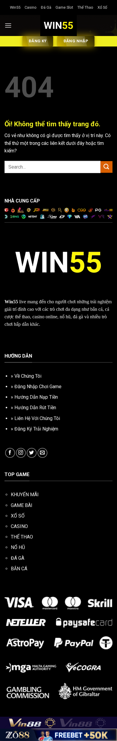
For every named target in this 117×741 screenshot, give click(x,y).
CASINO (19, 526)
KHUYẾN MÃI (25, 494)
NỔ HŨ (18, 547)
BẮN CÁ (19, 569)
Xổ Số (102, 7)
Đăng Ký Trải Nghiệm (36, 429)
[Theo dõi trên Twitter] (32, 453)
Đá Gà (46, 7)
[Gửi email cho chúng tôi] (42, 453)
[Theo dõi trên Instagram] (21, 453)
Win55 (15, 7)
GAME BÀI (21, 505)
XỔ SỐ (18, 516)
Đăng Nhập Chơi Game (38, 386)
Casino (31, 7)
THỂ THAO (22, 537)
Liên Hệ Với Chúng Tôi (37, 418)
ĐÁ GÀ (17, 558)
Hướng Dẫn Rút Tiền (35, 407)
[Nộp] (106, 167)
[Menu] (8, 25)
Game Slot (64, 7)
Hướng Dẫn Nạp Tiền (36, 397)
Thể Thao (85, 7)
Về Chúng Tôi (27, 376)
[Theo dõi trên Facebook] (10, 453)
